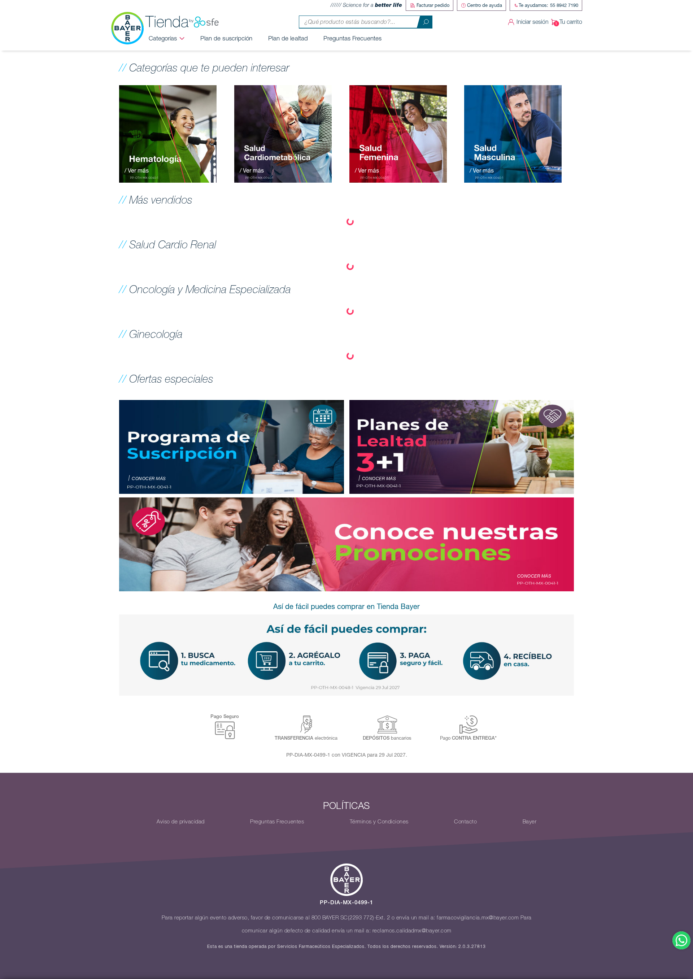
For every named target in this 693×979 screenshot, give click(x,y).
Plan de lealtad (288, 38)
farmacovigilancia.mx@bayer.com (478, 917)
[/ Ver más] (168, 133)
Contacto (465, 821)
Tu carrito (570, 21)
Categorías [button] (163, 38)
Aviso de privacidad (181, 821)
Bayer (530, 821)
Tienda (167, 22)
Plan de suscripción (226, 38)
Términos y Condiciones (379, 821)
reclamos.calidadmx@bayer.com (412, 930)
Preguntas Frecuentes (352, 38)
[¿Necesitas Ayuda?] (681, 940)
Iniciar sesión (533, 21)
